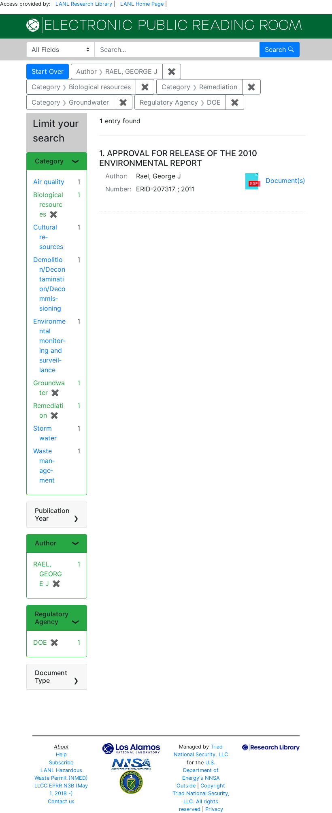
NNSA (212, 778)
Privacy (214, 809)
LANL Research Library (83, 4)
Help (61, 754)
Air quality (48, 182)
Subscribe (61, 762)
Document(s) (285, 180)
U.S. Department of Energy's (200, 770)
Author (45, 543)
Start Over (48, 71)
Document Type (51, 676)
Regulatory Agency (51, 618)
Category (49, 161)
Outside (186, 786)
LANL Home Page (142, 4)
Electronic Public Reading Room (164, 25)
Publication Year (52, 514)
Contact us (61, 801)
